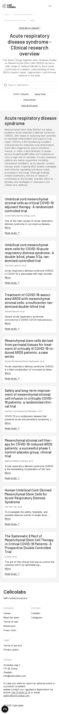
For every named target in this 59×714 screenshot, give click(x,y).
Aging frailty (40, 94)
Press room (9, 630)
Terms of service (12, 645)
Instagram (36, 617)
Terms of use (10, 621)
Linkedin (35, 613)
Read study (11, 233)
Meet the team (11, 617)
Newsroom (9, 626)
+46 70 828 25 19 (20, 692)
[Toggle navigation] (49, 6)
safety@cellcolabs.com (16, 695)
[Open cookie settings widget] (4, 709)
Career (7, 613)
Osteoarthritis (29, 100)
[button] (29, 105)
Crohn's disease (21, 94)
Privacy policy (11, 649)
